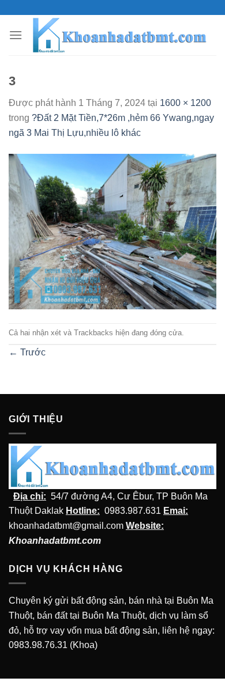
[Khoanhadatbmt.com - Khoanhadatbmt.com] (119, 35)
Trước (27, 352)
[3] (112, 231)
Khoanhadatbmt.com (55, 541)
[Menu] (15, 35)
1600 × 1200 (185, 103)
